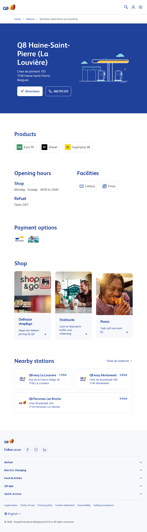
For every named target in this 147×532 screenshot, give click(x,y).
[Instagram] (36, 449)
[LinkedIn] (44, 449)
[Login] (133, 7)
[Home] (9, 7)
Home (17, 19)
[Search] (126, 7)
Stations (30, 19)
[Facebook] (27, 449)
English (13, 514)
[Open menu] (140, 7)
